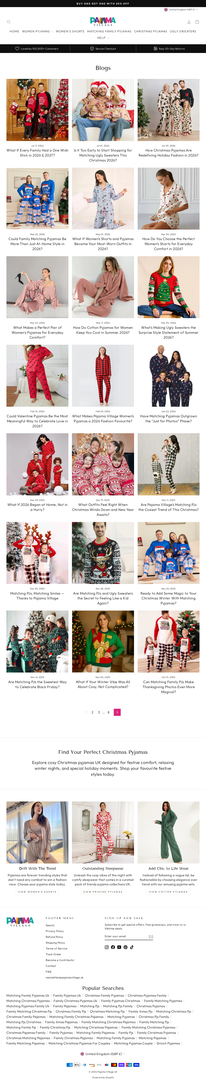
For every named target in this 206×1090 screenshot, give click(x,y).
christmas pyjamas (151, 1006)
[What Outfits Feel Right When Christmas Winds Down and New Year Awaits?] (103, 464)
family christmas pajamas (73, 1038)
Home (14, 31)
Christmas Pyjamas (151, 31)
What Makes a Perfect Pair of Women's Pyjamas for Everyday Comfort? (37, 332)
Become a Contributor (60, 960)
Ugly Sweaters (183, 31)
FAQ (49, 971)
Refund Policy (54, 936)
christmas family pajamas (26, 1017)
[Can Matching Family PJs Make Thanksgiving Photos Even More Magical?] (169, 642)
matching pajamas (152, 1038)
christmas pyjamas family (147, 995)
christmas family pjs (71, 1011)
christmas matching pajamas (28, 1038)
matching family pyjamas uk (27, 995)
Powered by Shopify (103, 1077)
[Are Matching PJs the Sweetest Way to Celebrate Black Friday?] (37, 642)
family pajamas (64, 1006)
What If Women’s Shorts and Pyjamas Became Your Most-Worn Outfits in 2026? (103, 244)
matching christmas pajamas (96, 1027)
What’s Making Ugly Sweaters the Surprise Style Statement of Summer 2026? (169, 332)
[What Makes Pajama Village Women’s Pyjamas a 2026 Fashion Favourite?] (103, 376)
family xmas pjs (141, 1011)
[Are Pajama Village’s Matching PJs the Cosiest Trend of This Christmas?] (169, 464)
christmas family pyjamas (104, 995)
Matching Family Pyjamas (109, 31)
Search (50, 925)
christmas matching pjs (107, 1011)
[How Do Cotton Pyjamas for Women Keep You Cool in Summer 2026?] (103, 287)
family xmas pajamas (61, 1022)
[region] (103, 48)
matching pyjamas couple (133, 1043)
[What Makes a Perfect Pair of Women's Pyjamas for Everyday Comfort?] (37, 287)
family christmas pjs (55, 1027)
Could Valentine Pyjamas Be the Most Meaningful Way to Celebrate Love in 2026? (37, 421)
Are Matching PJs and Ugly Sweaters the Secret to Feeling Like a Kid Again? (103, 598)
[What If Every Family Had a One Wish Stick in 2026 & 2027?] (37, 110)
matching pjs (89, 1006)
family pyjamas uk (67, 995)
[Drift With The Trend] (37, 832)
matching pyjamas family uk (27, 1006)
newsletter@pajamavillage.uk (65, 977)
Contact (51, 965)
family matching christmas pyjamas (148, 1027)
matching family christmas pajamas (76, 1017)
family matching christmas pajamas (109, 1022)
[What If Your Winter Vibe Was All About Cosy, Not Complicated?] (103, 642)
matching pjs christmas (23, 1022)
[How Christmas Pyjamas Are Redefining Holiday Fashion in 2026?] (169, 110)
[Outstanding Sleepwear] (103, 832)
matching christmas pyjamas (28, 1001)
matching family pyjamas (116, 1038)
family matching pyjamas (163, 1001)
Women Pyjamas (36, 31)
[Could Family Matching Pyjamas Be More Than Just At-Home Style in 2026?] (37, 199)
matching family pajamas (95, 1033)
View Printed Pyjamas (103, 891)
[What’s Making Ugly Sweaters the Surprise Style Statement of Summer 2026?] (169, 287)
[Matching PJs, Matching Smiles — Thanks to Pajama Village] (37, 553)
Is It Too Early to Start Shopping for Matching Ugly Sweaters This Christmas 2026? (103, 155)
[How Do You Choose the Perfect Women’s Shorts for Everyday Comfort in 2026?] (169, 199)
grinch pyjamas (168, 1043)
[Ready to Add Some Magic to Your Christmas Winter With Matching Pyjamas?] (169, 553)
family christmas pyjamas (156, 1033)
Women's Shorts (70, 31)
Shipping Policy (55, 942)
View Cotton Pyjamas (168, 891)
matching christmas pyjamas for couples (79, 1043)
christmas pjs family (154, 1017)
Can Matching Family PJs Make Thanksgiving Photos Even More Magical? (168, 687)
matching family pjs (21, 1027)
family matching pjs (154, 1022)
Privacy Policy (55, 931)
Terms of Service (56, 948)
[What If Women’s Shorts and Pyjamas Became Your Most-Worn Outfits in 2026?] (103, 199)
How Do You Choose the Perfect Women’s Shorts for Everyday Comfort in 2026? (168, 244)
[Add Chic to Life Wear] (169, 832)
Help (102, 38)
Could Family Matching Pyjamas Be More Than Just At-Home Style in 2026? (37, 244)
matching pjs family (118, 1006)
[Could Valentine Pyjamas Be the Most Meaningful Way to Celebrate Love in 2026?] (37, 376)
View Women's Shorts (37, 891)
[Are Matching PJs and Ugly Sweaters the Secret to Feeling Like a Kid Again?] (103, 553)
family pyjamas (61, 1033)
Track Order (53, 954)
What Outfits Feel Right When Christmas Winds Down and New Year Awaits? (103, 509)
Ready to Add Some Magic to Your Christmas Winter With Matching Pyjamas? (168, 598)
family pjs (126, 1033)
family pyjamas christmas (120, 1001)
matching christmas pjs (173, 1011)
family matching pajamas (25, 1043)
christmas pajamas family (26, 1033)
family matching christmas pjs (29, 1011)
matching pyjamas (121, 1017)
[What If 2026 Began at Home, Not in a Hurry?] (37, 464)
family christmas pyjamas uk (75, 1001)
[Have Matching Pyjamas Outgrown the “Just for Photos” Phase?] (169, 376)
